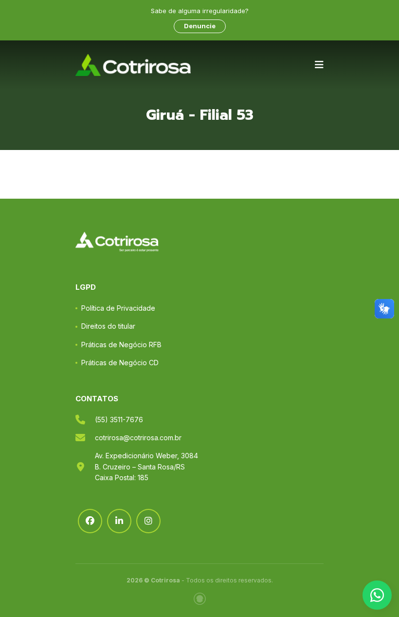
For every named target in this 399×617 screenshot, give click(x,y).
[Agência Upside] (200, 599)
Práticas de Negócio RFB (121, 344)
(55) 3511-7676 (119, 419)
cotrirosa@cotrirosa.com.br (138, 437)
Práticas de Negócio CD (120, 362)
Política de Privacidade (118, 308)
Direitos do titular (108, 326)
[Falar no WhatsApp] (377, 595)
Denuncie (200, 26)
